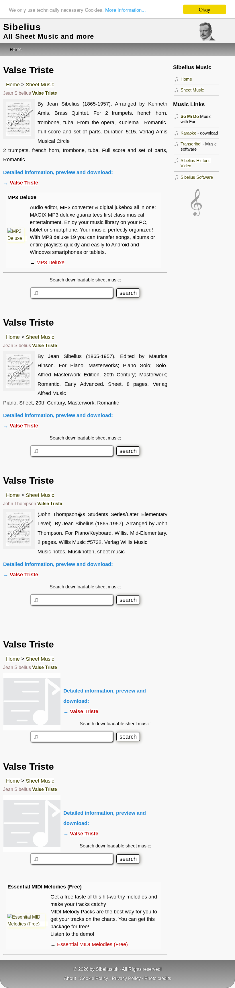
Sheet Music (40, 84)
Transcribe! (191, 143)
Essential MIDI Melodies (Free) (92, 944)
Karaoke (188, 133)
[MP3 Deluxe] (17, 238)
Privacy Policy (126, 978)
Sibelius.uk (107, 969)
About (70, 978)
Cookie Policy (94, 978)
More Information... (125, 9)
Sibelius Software (197, 177)
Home (13, 84)
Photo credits (157, 978)
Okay (204, 9)
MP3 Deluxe (50, 262)
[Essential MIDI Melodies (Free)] (27, 923)
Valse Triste (44, 93)
